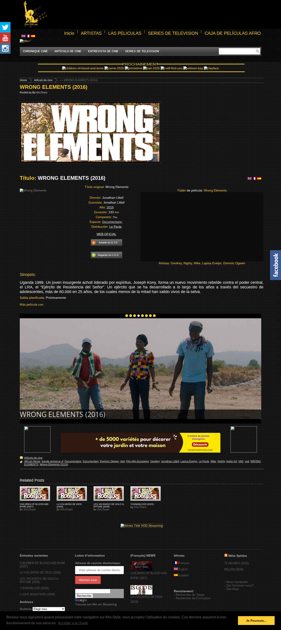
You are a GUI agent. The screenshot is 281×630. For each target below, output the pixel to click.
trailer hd (231, 461)
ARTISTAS (91, 33)
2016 (110, 207)
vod (247, 461)
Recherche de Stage (190, 594)
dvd (122, 461)
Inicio (69, 33)
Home (23, 80)
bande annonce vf (52, 461)
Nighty (221, 461)
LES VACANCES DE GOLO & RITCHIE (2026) (109, 505)
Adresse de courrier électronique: (98, 563)
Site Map (232, 589)
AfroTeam (41, 92)
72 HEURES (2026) (236, 563)
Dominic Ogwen (109, 461)
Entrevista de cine (103, 51)
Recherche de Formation (193, 598)
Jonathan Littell (170, 461)
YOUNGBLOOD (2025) (142, 504)
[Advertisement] (155, 14)
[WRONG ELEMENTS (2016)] (35, 493)
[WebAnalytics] (182, 584)
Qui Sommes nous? (240, 585)
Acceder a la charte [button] (73, 623)
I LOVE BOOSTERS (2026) (37, 594)
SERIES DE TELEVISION (173, 33)
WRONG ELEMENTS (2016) (53, 87)
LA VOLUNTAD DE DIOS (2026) (40, 572)
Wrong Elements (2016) (54, 464)
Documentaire (112, 222)
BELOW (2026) (233, 569)
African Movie (32, 461)
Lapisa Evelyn (188, 461)
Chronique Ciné (35, 51)
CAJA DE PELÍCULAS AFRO (233, 33)
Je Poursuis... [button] (256, 620)
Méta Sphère (237, 555)
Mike (213, 461)
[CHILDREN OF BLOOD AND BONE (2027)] (141, 570)
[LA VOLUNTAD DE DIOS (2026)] (141, 593)
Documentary (91, 461)
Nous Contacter (237, 582)
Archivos (26, 609)
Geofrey (155, 461)
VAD (240, 461)
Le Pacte (204, 461)
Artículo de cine (67, 51)
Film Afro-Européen (137, 461)
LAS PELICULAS (124, 33)
